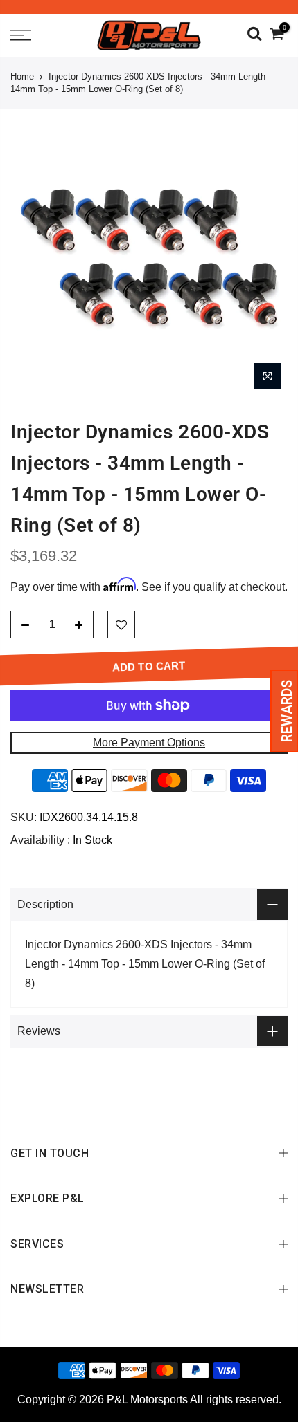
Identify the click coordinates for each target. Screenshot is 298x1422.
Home (22, 76)
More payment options (149, 742)
